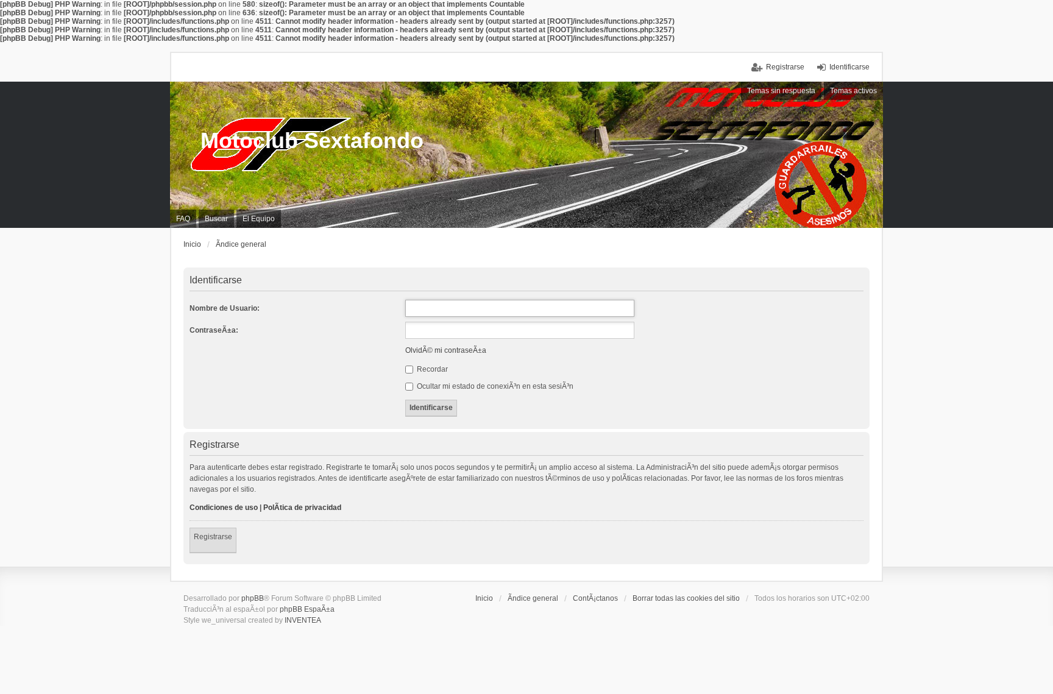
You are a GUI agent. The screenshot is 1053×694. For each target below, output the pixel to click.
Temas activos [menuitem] (853, 91)
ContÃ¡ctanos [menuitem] (595, 598)
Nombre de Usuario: (225, 308)
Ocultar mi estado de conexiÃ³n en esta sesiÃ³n (494, 386)
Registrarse (213, 537)
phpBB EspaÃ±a (307, 609)
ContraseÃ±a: (214, 330)
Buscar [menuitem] (216, 218)
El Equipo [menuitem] (259, 218)
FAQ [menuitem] (183, 218)
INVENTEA (303, 620)
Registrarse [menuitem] (785, 67)
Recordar (431, 369)
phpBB (252, 598)
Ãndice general (533, 598)
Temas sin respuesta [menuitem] (781, 91)
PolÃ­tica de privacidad (302, 507)
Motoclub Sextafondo (312, 140)
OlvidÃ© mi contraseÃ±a (445, 350)
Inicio (484, 598)
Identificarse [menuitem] (849, 67)
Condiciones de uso (224, 507)
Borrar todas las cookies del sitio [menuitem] (686, 598)
